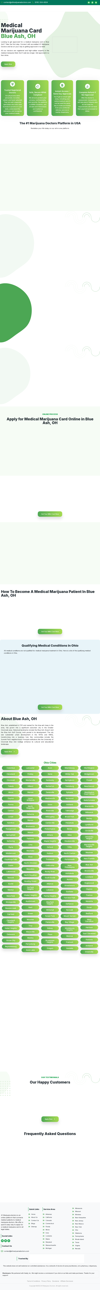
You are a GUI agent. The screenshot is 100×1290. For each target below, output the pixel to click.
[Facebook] (88, 2)
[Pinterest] (96, 2)
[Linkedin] (92, 2)
